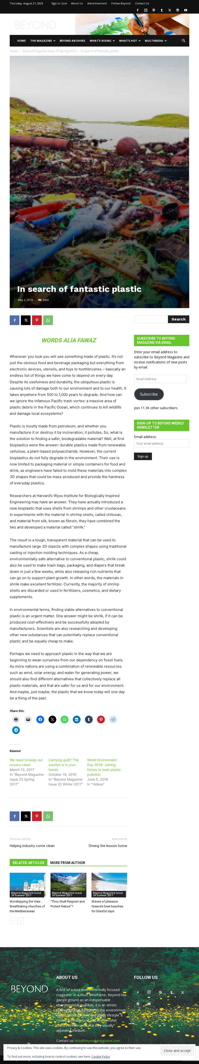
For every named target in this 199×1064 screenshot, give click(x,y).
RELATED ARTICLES (28, 863)
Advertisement (97, 3)
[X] (169, 10)
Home (21, 40)
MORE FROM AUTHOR (67, 863)
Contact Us (142, 3)
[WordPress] (177, 10)
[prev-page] (13, 921)
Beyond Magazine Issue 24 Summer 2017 (26, 894)
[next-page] (20, 921)
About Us (77, 3)
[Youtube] (185, 10)
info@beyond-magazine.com (97, 1040)
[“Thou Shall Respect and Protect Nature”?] (68, 885)
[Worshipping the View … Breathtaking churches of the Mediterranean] (27, 885)
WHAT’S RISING (100, 40)
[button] (183, 41)
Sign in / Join (59, 3)
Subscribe (149, 394)
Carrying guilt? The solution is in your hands (64, 765)
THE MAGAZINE (41, 40)
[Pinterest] (37, 320)
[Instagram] (145, 10)
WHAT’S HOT (128, 40)
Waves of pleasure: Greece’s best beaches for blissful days (107, 906)
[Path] (153, 10)
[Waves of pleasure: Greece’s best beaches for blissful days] (109, 885)
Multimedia (154, 40)
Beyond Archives (72, 40)
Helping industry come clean (32, 846)
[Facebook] (137, 10)
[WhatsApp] (48, 320)
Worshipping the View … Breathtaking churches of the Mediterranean (27, 906)
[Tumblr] (161, 10)
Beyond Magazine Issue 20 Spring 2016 (49, 51)
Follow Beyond (121, 3)
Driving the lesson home (108, 846)
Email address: (145, 436)
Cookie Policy (100, 1057)
